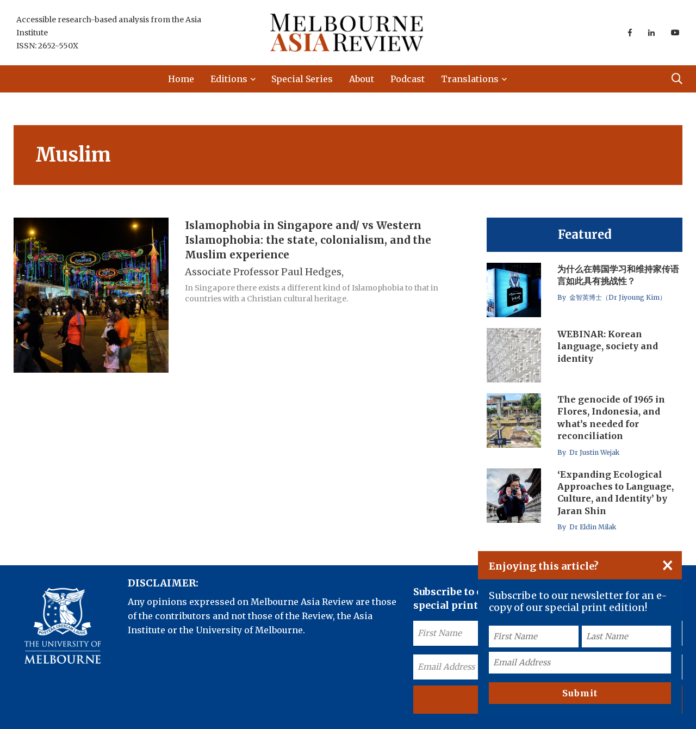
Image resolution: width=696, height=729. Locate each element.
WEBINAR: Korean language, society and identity (607, 346)
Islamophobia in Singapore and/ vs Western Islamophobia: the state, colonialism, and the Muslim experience (308, 240)
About (361, 78)
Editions (228, 78)
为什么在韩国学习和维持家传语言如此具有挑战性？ (618, 274)
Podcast (407, 78)
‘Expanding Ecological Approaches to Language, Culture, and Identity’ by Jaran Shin (615, 492)
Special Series (302, 78)
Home (181, 78)
